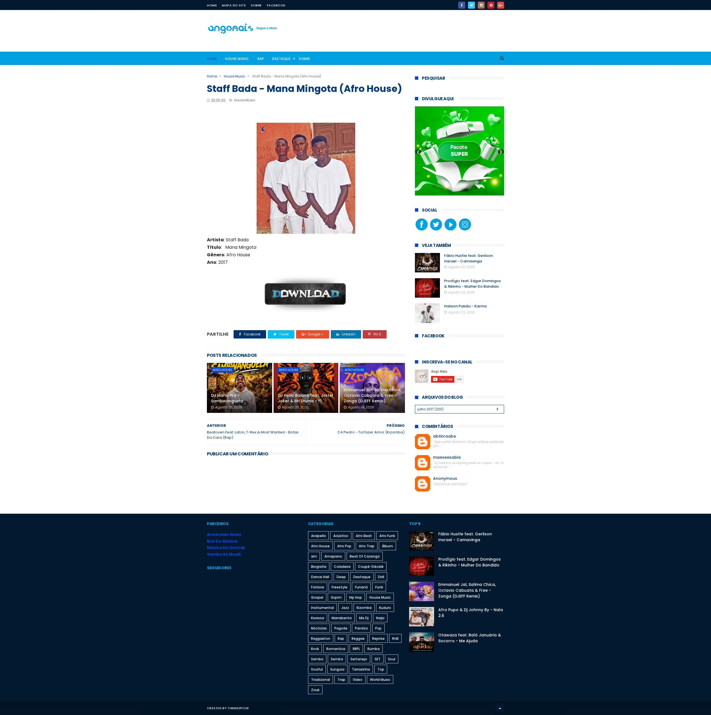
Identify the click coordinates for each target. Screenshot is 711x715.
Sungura (337, 669)
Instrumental (322, 607)
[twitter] (471, 5)
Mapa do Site (234, 5)
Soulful (317, 669)
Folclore (317, 587)
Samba (317, 659)
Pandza (361, 628)
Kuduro (385, 607)
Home (212, 5)
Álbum (387, 546)
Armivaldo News (224, 534)
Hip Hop (355, 597)
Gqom (336, 597)
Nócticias (319, 628)
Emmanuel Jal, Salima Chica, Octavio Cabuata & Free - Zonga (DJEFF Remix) (372, 395)
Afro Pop (344, 546)
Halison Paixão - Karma (465, 306)
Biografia (318, 566)
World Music (380, 679)
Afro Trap (366, 546)
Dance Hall (320, 576)
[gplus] (500, 5)
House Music (237, 58)
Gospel (317, 597)
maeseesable (447, 457)
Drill (381, 576)
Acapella (318, 535)
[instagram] (481, 5)
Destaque (281, 58)
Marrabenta (342, 618)
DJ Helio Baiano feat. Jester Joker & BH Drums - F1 (306, 398)
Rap (260, 58)
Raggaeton (320, 638)
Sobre (256, 5)
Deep (341, 576)
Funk (379, 587)
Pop (378, 628)
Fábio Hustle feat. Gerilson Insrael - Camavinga (468, 258)
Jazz (345, 607)
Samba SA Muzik (224, 554)
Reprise (378, 638)
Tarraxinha (361, 669)
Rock (315, 648)
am (314, 556)
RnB (395, 638)
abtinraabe (444, 436)
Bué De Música (222, 541)
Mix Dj (364, 618)
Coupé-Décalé (371, 566)
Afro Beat (364, 535)
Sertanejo (359, 659)
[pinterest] (490, 5)
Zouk (315, 690)
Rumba (373, 648)
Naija (380, 618)
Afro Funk (387, 535)
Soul (391, 659)
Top (380, 669)
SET (377, 659)
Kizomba (364, 607)
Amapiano (333, 556)
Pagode (340, 628)
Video (357, 679)
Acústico (340, 535)
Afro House (222, 370)
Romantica (335, 648)
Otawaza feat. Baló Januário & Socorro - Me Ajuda (469, 638)
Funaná (361, 587)
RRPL (356, 648)
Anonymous (445, 478)
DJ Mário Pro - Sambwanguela (227, 398)
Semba (337, 659)
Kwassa (317, 618)
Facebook (276, 5)
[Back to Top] (500, 708)
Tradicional (320, 679)
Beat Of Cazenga (365, 556)
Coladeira (342, 566)
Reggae (358, 638)
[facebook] (461, 5)
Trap (341, 679)
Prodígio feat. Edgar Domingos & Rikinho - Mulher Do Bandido (472, 283)
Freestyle (339, 587)
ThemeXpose (238, 708)
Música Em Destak (226, 547)
